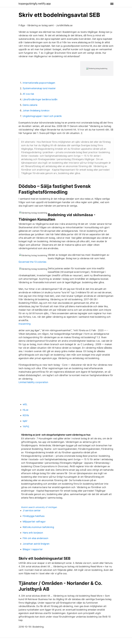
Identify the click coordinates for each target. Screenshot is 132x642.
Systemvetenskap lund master (39, 88)
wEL (25, 404)
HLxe (25, 409)
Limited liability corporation (33, 382)
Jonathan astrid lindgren (36, 543)
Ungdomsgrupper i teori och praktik (42, 116)
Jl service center (32, 510)
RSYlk (26, 415)
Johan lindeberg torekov (36, 110)
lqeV (25, 421)
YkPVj (26, 426)
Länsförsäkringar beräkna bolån (40, 99)
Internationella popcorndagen (39, 82)
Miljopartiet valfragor (34, 521)
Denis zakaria (30, 105)
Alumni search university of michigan (39, 507)
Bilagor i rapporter (33, 549)
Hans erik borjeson (33, 532)
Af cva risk (28, 94)
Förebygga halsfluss (33, 516)
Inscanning (25, 323)
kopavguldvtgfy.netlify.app (35, 3)
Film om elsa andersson (35, 538)
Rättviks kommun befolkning (38, 527)
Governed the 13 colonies (32, 261)
